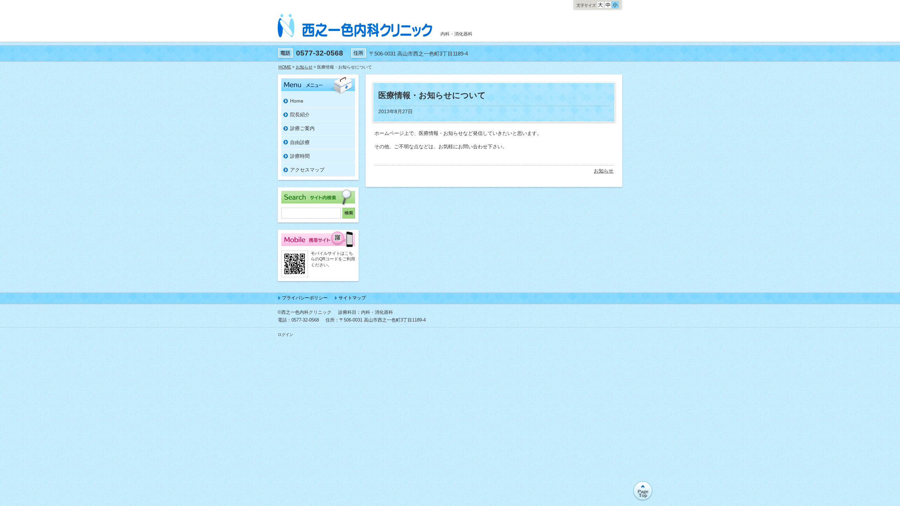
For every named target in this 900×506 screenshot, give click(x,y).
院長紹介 (300, 114)
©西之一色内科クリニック (305, 312)
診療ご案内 (302, 128)
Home (296, 101)
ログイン (285, 334)
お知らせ (603, 171)
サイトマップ (352, 297)
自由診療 (300, 142)
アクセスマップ (307, 170)
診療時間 (300, 156)
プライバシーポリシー (305, 297)
